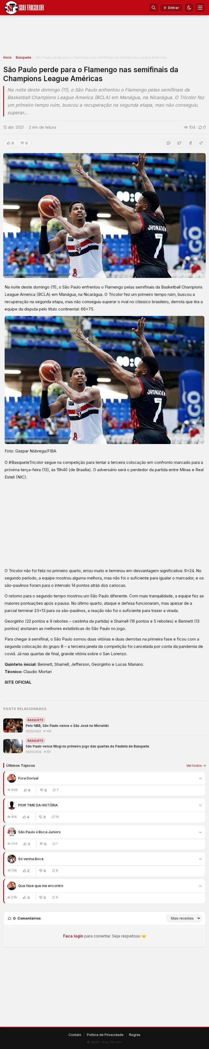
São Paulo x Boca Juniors (39, 832)
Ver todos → (196, 765)
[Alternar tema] (189, 7)
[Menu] (200, 7)
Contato (75, 1035)
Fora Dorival (28, 778)
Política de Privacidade (105, 1035)
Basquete (23, 57)
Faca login (73, 936)
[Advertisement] (104, 36)
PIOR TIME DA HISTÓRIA (38, 805)
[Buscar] (153, 7)
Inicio (7, 57)
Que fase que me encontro (40, 885)
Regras (134, 1035)
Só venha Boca (31, 859)
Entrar (173, 8)
